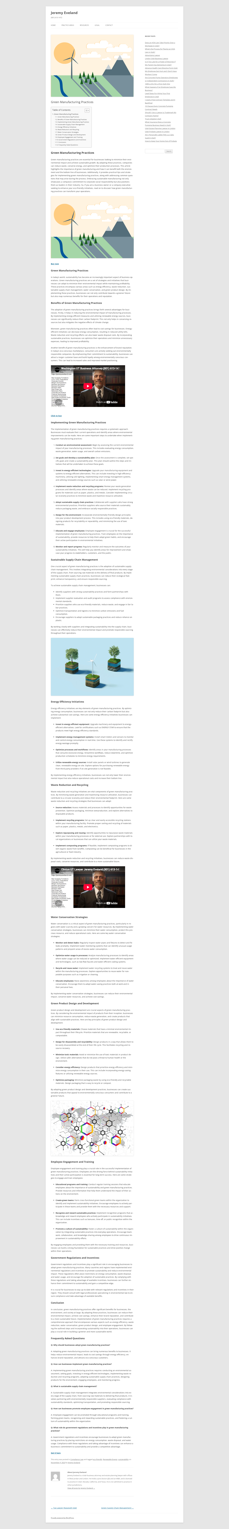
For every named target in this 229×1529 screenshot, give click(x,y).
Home (53, 25)
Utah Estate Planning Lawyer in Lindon (160, 128)
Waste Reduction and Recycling (68, 129)
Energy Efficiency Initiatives (67, 127)
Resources (84, 25)
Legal (97, 25)
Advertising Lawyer (152, 55)
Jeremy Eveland (64, 12)
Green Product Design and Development (72, 135)
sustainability (123, 1459)
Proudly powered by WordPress (62, 1518)
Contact (109, 25)
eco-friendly (97, 1459)
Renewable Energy (110, 1459)
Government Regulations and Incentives (72, 140)
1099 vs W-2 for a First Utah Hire (157, 84)
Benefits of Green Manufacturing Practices (72, 119)
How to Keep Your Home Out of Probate (161, 141)
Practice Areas (67, 25)
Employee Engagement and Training (70, 137)
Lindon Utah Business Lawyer (156, 58)
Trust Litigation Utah (153, 119)
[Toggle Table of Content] (86, 110)
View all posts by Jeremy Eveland (81, 1488)
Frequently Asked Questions (68, 145)
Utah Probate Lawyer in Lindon (157, 131)
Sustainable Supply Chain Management (71, 124)
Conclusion (62, 142)
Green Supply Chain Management (117, 1508)
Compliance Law (76, 1459)
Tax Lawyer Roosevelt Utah (64, 1508)
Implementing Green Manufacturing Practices (73, 122)
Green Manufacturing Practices (66, 114)
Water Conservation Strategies (68, 132)
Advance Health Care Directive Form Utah (161, 68)
